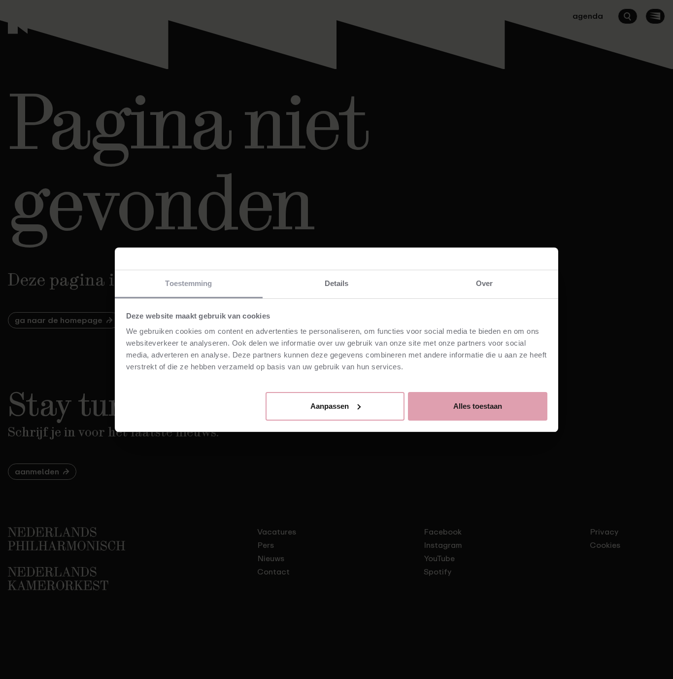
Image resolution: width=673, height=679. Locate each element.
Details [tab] (337, 283)
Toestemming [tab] (188, 283)
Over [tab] (484, 283)
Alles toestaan (477, 405)
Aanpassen (329, 405)
